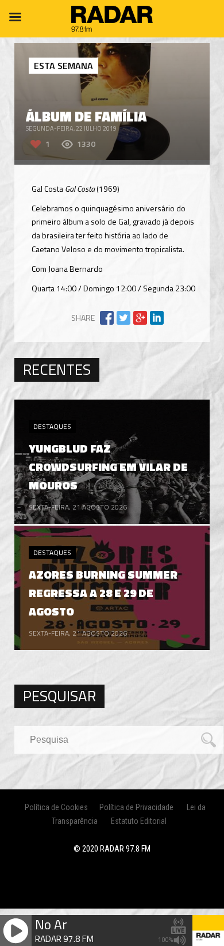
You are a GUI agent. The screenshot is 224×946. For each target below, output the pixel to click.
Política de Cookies (56, 807)
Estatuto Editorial (139, 821)
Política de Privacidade (136, 807)
